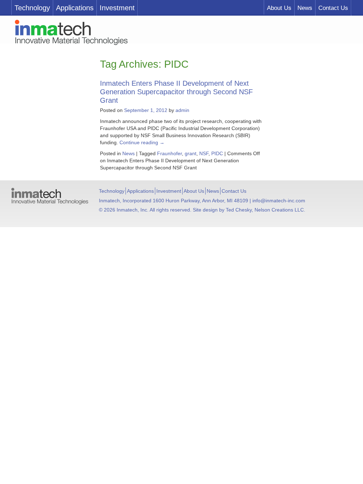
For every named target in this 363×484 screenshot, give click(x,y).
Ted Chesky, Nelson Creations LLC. (265, 210)
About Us (279, 7)
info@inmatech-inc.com (278, 200)
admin (182, 110)
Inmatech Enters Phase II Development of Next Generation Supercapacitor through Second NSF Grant (176, 91)
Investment (117, 8)
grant (190, 153)
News (304, 7)
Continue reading (141, 142)
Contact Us (333, 7)
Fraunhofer (169, 153)
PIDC (217, 153)
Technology (32, 8)
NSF (203, 153)
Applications (75, 8)
